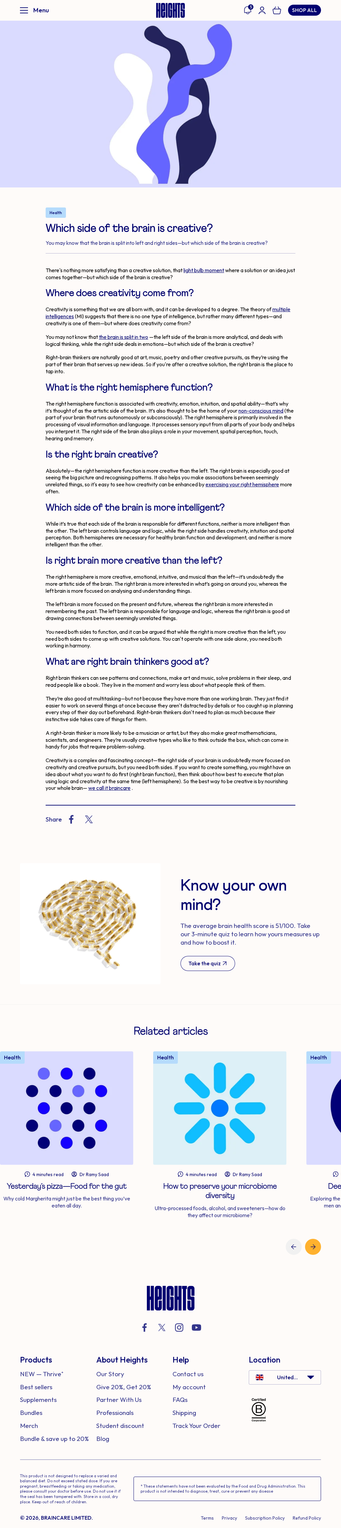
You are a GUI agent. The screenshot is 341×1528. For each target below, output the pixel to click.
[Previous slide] (294, 1247)
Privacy (229, 1518)
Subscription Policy (265, 1518)
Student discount (120, 1426)
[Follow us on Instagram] (179, 1327)
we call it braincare (109, 788)
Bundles (31, 1413)
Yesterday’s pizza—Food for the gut (67, 1186)
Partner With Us (119, 1400)
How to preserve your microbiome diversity (220, 1191)
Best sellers (36, 1387)
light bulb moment (203, 270)
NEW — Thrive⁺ (41, 1374)
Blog (102, 1439)
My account (189, 1387)
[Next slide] (313, 1247)
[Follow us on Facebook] (144, 1327)
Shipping (184, 1413)
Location (264, 1360)
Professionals (115, 1413)
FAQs (179, 1400)
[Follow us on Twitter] (162, 1327)
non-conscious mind (260, 410)
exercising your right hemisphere (242, 484)
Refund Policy (307, 1518)
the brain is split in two (123, 337)
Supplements (38, 1400)
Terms (207, 1518)
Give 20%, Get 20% (123, 1387)
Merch (29, 1426)
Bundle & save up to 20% (54, 1439)
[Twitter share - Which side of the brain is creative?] (89, 819)
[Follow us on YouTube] (196, 1327)
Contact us (187, 1374)
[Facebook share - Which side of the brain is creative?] (71, 819)
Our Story (110, 1374)
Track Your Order (196, 1426)
